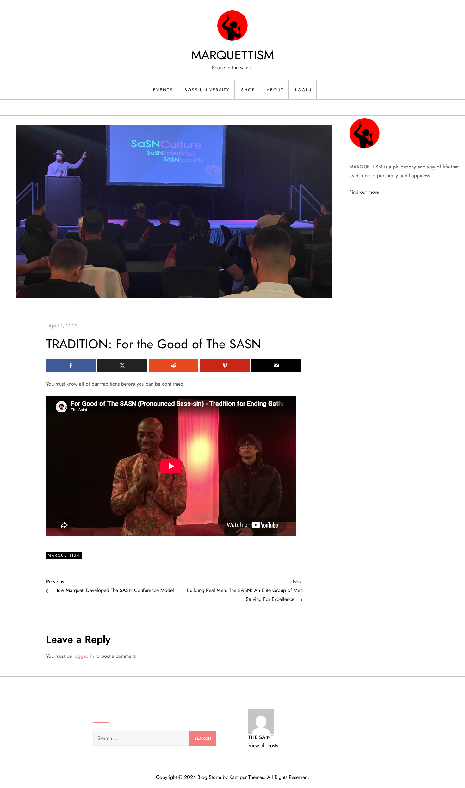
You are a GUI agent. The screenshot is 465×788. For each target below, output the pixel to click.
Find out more (364, 192)
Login (303, 90)
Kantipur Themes (246, 777)
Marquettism (64, 555)
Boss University (207, 90)
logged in (83, 656)
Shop (248, 90)
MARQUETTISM (232, 55)
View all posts (263, 745)
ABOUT (275, 90)
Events (163, 90)
